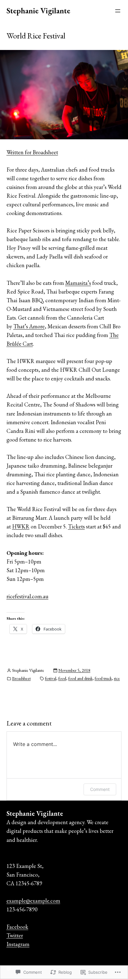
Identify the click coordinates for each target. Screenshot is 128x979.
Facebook (17, 926)
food (62, 678)
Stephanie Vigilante (38, 10)
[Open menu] (117, 11)
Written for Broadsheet (32, 152)
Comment (100, 789)
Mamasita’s (78, 282)
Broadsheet (21, 678)
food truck (103, 678)
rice (117, 678)
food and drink (80, 678)
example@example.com (33, 900)
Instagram (18, 944)
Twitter (15, 935)
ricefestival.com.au (27, 596)
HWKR (21, 526)
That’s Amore (29, 326)
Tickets (76, 526)
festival (50, 678)
